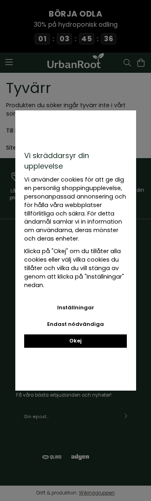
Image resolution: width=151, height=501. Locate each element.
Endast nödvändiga (75, 324)
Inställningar (75, 307)
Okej (75, 341)
